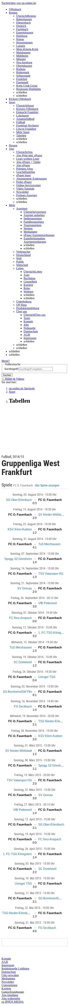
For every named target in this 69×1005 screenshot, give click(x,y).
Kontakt (28, 321)
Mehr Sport (22, 132)
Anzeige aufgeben (34, 215)
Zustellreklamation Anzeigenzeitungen (35, 240)
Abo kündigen (9, 995)
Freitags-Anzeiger (26, 195)
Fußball (20, 122)
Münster (21, 59)
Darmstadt (22, 82)
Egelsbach (22, 29)
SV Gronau (24, 588)
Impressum (30, 338)
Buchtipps (29, 278)
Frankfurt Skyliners (27, 125)
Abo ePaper (23, 165)
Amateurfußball (25, 118)
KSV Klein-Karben (20, 529)
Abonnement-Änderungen (31, 178)
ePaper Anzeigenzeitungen (39, 235)
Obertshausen (24, 65)
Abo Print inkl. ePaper (29, 155)
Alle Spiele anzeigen (47, 485)
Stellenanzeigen (33, 218)
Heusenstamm (24, 42)
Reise (27, 288)
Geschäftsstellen (25, 172)
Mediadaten (30, 231)
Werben (28, 228)
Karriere (28, 284)
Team (27, 318)
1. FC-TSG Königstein (52, 632)
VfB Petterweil (47, 603)
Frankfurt (21, 79)
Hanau (20, 39)
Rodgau (20, 69)
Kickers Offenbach (27, 108)
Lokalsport (22, 115)
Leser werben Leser (27, 158)
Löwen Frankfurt (26, 128)
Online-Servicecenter (28, 185)
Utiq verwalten (10, 975)
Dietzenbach (23, 22)
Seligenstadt (23, 75)
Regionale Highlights (28, 89)
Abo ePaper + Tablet (28, 162)
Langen (20, 45)
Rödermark (22, 72)
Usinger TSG (46, 676)
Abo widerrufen (10, 998)
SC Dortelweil (23, 662)
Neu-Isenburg (24, 62)
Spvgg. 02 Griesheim (18, 558)
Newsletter (22, 192)
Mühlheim (22, 55)
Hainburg (21, 35)
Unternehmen (9, 985)
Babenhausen (24, 19)
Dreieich (21, 25)
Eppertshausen (24, 32)
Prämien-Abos (24, 168)
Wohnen (28, 291)
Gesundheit (30, 281)
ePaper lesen (23, 175)
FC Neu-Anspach (20, 617)
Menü (4, 360)
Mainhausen (23, 52)
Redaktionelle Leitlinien (15, 968)
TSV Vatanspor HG (50, 573)
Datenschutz (31, 331)
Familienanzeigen (34, 221)
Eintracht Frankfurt (27, 112)
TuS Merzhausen (49, 544)
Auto (26, 275)
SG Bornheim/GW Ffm (17, 691)
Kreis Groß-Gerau (26, 85)
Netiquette (30, 328)
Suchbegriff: (11, 368)
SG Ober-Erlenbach (19, 499)
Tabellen (21, 135)
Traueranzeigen (32, 225)
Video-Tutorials (25, 188)
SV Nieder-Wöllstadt (51, 514)
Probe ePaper (24, 182)
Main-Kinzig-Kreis (27, 49)
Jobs (26, 324)
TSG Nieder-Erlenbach (53, 721)
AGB (27, 334)
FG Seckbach (23, 706)
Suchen (7, 375)
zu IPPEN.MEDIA (12, 1001)
